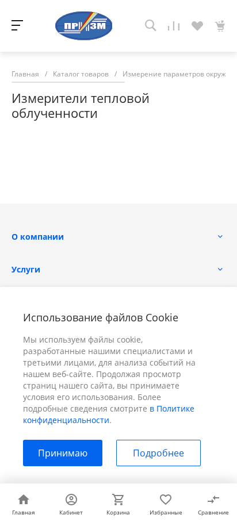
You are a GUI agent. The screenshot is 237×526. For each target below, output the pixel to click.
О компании (38, 236)
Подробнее (158, 453)
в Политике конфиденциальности (108, 414)
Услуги (26, 269)
